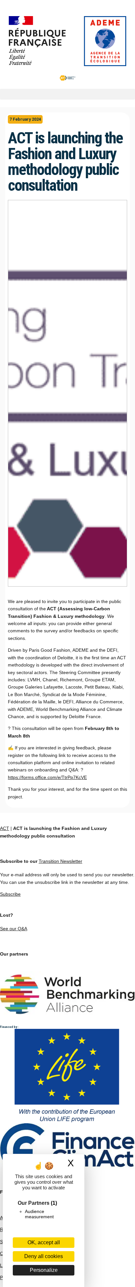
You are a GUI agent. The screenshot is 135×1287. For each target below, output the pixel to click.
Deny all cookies (43, 1256)
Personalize (44, 1270)
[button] (67, 94)
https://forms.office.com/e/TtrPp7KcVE (47, 777)
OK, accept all (44, 1242)
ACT (4, 828)
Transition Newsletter (60, 861)
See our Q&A (13, 928)
